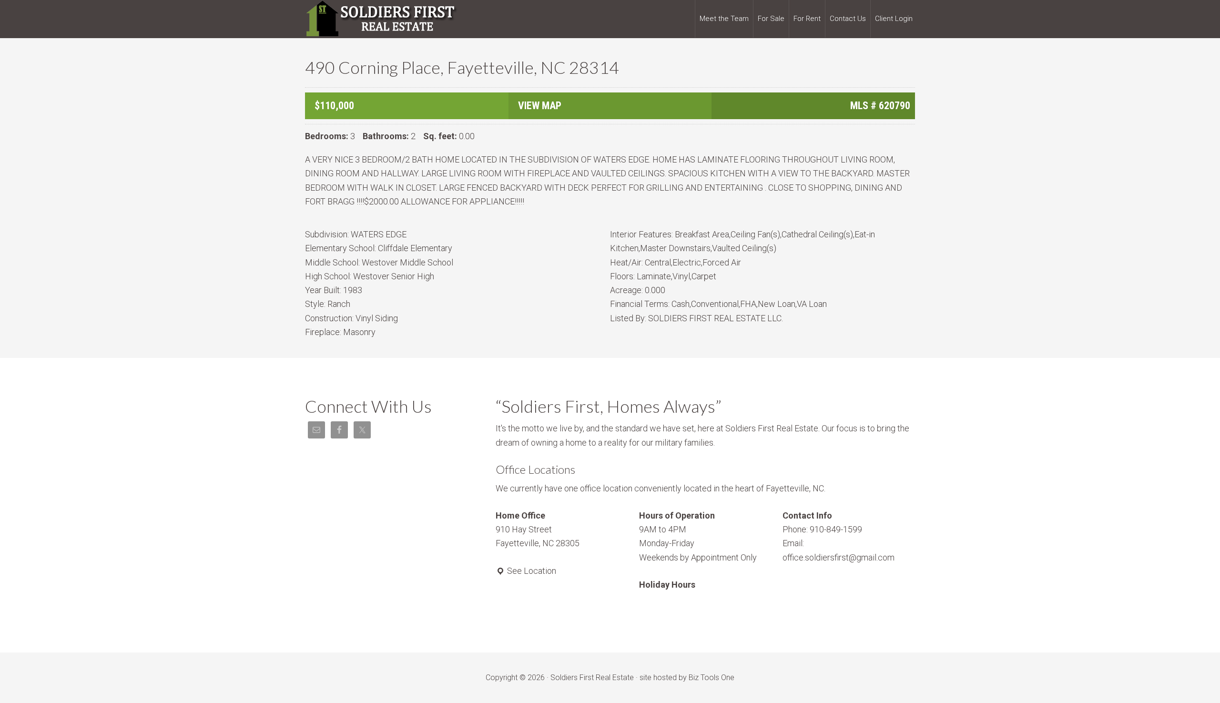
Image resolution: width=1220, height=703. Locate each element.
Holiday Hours (667, 585)
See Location (530, 571)
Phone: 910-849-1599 (822, 529)
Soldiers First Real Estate (381, 19)
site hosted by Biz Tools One (687, 677)
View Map (539, 106)
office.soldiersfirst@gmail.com (839, 557)
